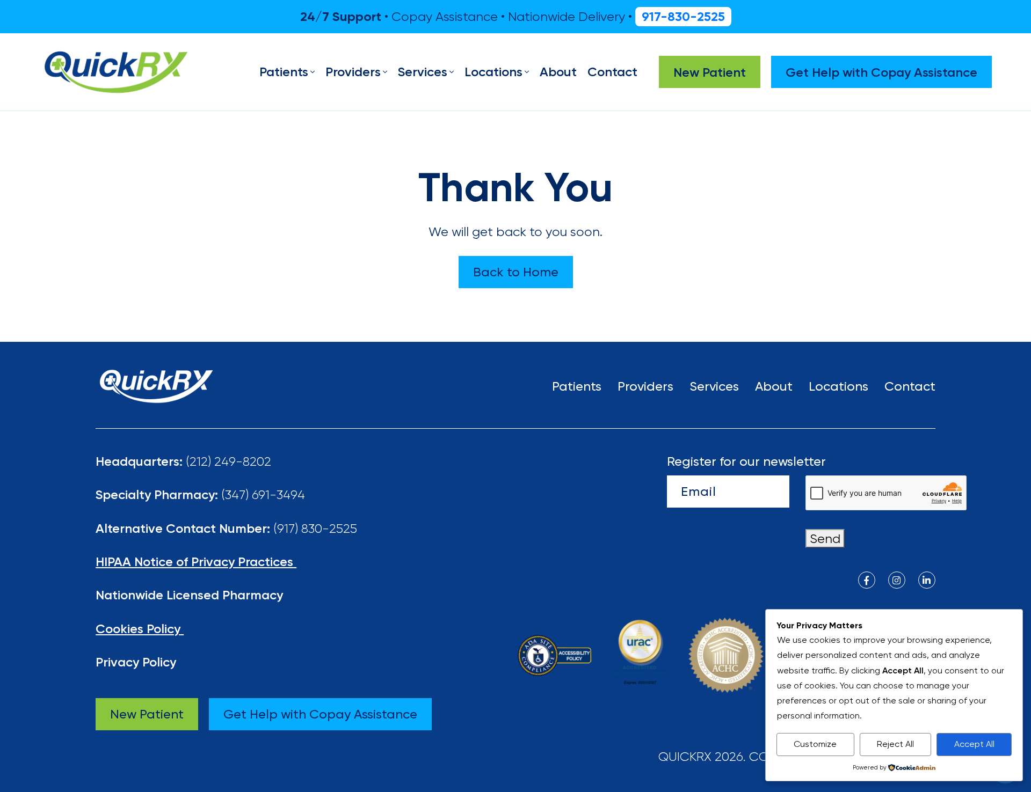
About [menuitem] (558, 71)
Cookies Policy (138, 628)
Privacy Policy (136, 662)
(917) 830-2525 (315, 528)
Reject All (895, 744)
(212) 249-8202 (228, 461)
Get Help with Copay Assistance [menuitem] (881, 72)
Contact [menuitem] (612, 71)
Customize (815, 744)
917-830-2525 (683, 16)
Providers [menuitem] (353, 71)
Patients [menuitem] (283, 71)
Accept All (974, 744)
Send (825, 538)
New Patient (147, 714)
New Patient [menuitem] (709, 72)
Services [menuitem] (422, 71)
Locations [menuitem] (493, 71)
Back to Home (515, 272)
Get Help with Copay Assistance (320, 714)
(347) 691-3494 (263, 494)
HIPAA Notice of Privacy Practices (194, 561)
